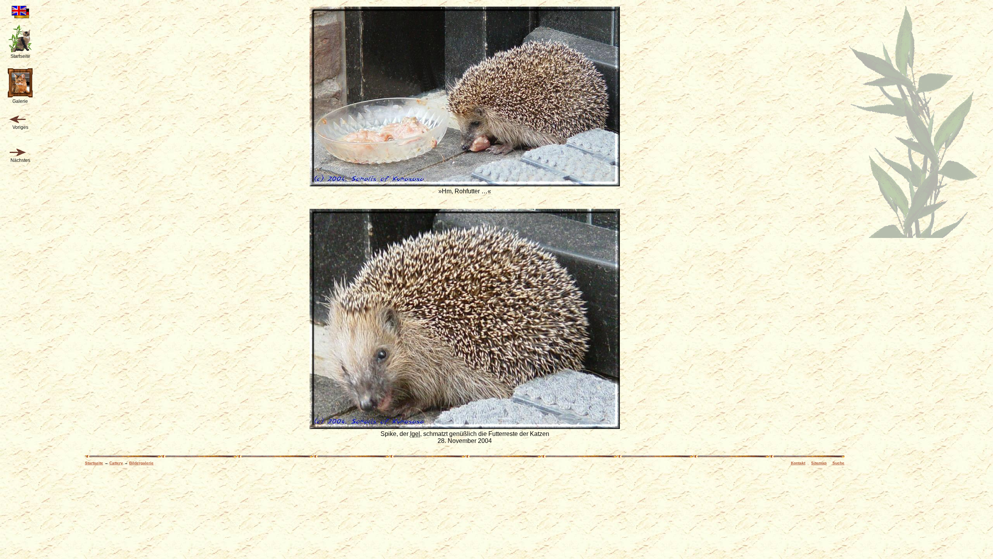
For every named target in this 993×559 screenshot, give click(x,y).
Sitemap (819, 463)
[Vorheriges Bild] (17, 120)
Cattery (116, 463)
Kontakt (798, 463)
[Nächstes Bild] (17, 153)
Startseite (94, 463)
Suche (838, 463)
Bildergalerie (141, 463)
